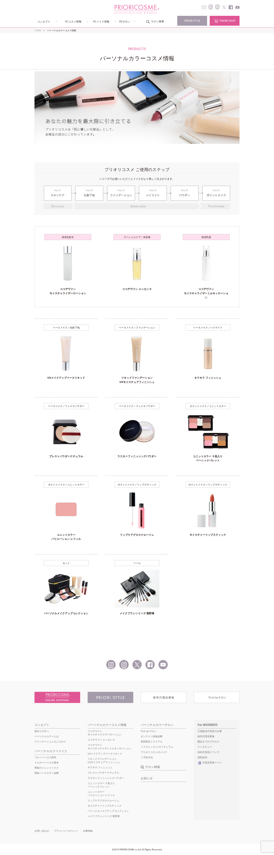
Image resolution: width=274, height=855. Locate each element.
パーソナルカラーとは (46, 736)
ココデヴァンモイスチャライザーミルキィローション (109, 746)
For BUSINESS (208, 725)
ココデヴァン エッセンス (101, 739)
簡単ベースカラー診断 (46, 773)
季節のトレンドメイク (46, 767)
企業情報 (88, 830)
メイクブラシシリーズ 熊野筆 (104, 816)
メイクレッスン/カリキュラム (157, 746)
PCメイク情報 (101, 21)
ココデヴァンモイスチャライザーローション (105, 732)
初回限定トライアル (152, 741)
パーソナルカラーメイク (50, 751)
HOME (37, 30)
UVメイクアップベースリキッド (105, 753)
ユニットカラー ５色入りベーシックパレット (101, 785)
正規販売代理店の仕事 (210, 731)
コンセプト (43, 21)
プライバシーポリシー (66, 830)
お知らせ (147, 778)
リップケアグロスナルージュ (103, 800)
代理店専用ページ (212, 762)
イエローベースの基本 (46, 762)
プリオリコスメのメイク (154, 752)
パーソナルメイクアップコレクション (108, 811)
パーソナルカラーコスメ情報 (107, 725)
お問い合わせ (41, 830)
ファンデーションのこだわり (50, 741)
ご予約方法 (147, 757)
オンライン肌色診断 (152, 736)
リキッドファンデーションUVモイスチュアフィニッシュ (104, 760)
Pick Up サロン (149, 731)
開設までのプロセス (208, 741)
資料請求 (202, 757)
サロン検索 (157, 21)
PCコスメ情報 (73, 21)
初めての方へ (41, 731)
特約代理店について (208, 752)
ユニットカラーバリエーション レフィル (101, 793)
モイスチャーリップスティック (105, 805)
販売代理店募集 (206, 736)
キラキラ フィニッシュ (100, 767)
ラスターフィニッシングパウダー (106, 778)
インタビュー (205, 746)
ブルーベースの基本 (45, 757)
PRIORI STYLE (192, 21)
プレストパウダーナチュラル (103, 772)
